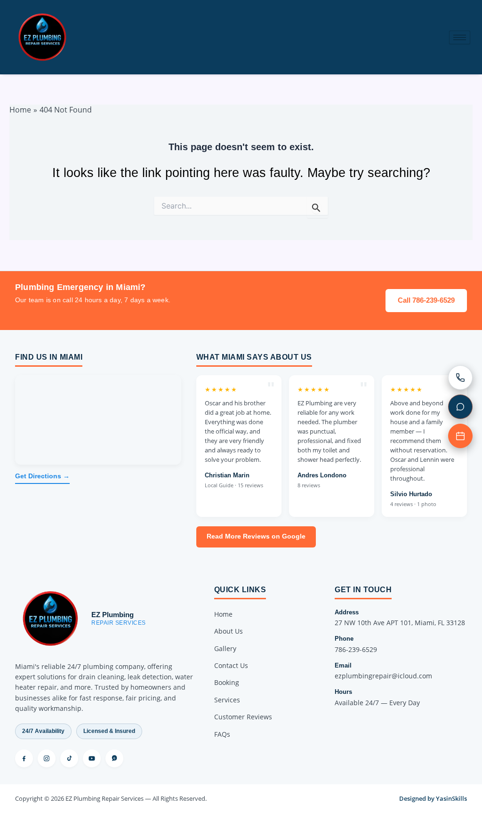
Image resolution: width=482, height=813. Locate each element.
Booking (226, 682)
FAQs (222, 734)
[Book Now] (460, 436)
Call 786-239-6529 (426, 300)
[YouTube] (92, 758)
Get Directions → (42, 476)
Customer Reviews (243, 716)
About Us (228, 631)
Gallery (225, 648)
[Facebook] (24, 758)
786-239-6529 (356, 649)
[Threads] (114, 758)
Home (223, 614)
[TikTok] (69, 758)
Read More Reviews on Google (256, 536)
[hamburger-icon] (459, 37)
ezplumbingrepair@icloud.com (383, 675)
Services (227, 699)
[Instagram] (47, 758)
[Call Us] (460, 377)
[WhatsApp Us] (460, 406)
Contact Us (231, 665)
